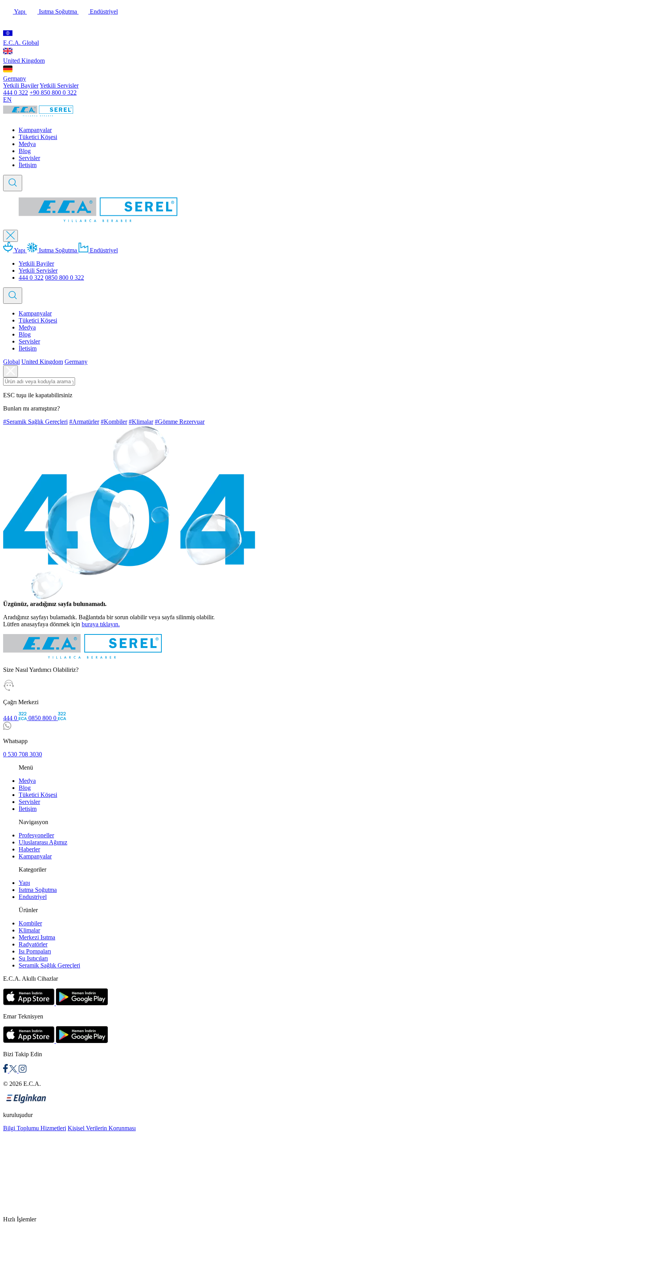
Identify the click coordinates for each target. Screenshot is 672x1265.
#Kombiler (114, 421)
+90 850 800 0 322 (53, 92)
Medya (27, 144)
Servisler (29, 158)
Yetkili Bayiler (20, 85)
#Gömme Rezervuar (180, 421)
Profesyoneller (36, 835)
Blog (25, 151)
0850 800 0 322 (64, 277)
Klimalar (29, 930)
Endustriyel (33, 896)
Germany (14, 78)
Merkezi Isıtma (37, 937)
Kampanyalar (35, 130)
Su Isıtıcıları (33, 958)
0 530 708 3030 (22, 754)
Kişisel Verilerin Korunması (102, 1128)
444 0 (11, 718)
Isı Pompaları (35, 951)
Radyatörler (33, 944)
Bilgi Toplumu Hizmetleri (34, 1128)
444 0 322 (15, 92)
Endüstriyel (103, 11)
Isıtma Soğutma (58, 11)
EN (7, 99)
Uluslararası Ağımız (43, 842)
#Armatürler (84, 421)
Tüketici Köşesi (38, 137)
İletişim (28, 165)
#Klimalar (141, 421)
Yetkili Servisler (59, 85)
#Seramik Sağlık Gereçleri (35, 421)
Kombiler (30, 923)
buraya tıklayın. (101, 624)
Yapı (20, 11)
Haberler (29, 849)
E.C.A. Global (21, 42)
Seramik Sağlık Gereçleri (49, 965)
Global (11, 361)
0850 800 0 (43, 718)
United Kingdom (24, 60)
